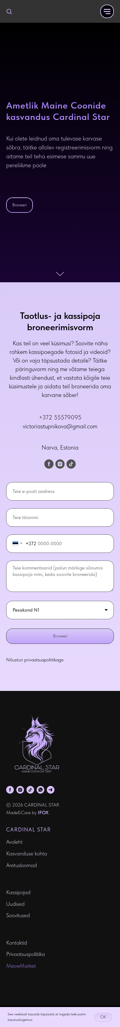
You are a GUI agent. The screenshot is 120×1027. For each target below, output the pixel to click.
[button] (9, 11)
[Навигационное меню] (107, 11)
